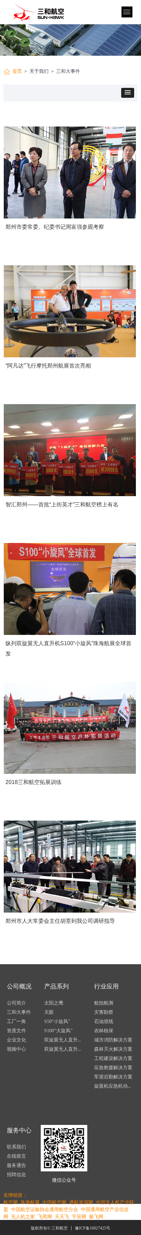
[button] (127, 93)
